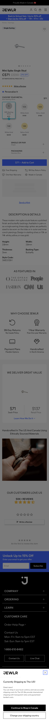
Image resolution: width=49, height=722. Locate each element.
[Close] (45, 672)
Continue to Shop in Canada (24, 708)
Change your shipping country (24, 715)
